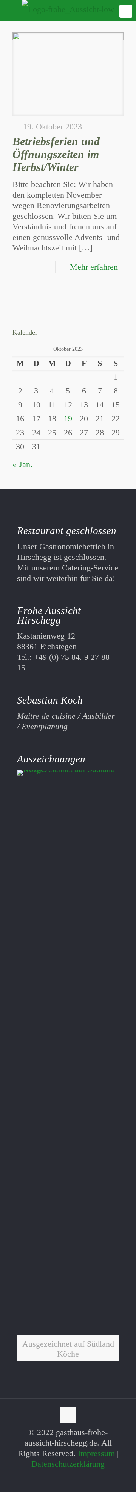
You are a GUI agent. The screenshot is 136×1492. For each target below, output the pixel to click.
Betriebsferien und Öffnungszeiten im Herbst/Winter (56, 154)
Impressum (96, 1453)
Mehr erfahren (94, 267)
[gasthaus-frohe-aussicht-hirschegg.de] (68, 9)
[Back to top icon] (68, 1415)
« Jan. (22, 464)
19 (68, 418)
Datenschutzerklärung (68, 1464)
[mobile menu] (125, 11)
